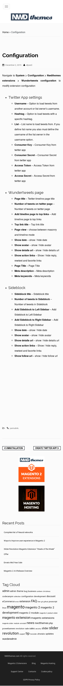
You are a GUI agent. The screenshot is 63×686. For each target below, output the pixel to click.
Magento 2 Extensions (17, 663)
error (17, 602)
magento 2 (32, 607)
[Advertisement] (31, 393)
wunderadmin (9, 638)
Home (5, 32)
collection (17, 597)
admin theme (16, 591)
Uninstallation (14, 448)
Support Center (17, 672)
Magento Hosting (48, 663)
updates (50, 633)
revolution (20, 629)
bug (25, 591)
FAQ (34, 601)
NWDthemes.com (12, 656)
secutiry (38, 629)
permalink (14, 428)
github (46, 602)
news (30, 623)
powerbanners (8, 628)
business (32, 591)
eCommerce (8, 601)
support (22, 634)
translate (33, 634)
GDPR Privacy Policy (31, 680)
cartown (39, 591)
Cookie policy (46, 672)
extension (24, 601)
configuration (27, 596)
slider (45, 628)
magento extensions (42, 617)
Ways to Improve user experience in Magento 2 (24, 541)
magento (16, 607)
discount (50, 596)
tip (28, 633)
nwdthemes (41, 623)
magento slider (7, 623)
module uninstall (20, 623)
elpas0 (29, 65)
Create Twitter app (46, 448)
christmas (46, 591)
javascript (53, 602)
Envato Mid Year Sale (13, 562)
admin (5, 591)
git (42, 602)
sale (27, 628)
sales (32, 628)
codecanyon (7, 596)
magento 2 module (29, 612)
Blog (34, 663)
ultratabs (41, 634)
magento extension (16, 618)
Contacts (32, 672)
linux (4, 608)
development (40, 596)
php (51, 623)
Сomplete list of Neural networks (18, 532)
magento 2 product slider (48, 613)
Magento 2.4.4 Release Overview (18, 571)
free (39, 602)
